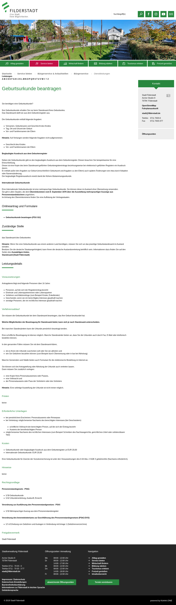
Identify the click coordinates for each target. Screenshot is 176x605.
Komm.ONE (166, 600)
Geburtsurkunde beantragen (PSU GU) (23, 217)
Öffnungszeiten (149, 134)
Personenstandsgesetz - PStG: (16, 489)
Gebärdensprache (10, 590)
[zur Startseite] (20, 17)
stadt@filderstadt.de (151, 113)
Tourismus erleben (135, 64)
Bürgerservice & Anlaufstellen (53, 73)
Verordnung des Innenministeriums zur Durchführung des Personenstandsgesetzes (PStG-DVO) (45, 518)
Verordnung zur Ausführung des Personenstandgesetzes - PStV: (31, 505)
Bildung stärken (105, 64)
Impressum (7, 579)
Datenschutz (19, 579)
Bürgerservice (81, 73)
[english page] (171, 15)
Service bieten (46, 64)
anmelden (42, 17)
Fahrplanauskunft (150, 108)
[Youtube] (163, 15)
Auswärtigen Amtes (20, 252)
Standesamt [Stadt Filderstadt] (15, 255)
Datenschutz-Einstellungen (14, 582)
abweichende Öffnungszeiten (60, 582)
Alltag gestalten (17, 64)
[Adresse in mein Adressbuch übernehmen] (168, 96)
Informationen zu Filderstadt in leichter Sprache (23, 587)
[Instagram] (156, 15)
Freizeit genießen (164, 64)
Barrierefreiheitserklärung (13, 585)
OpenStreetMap (149, 106)
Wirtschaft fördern (76, 64)
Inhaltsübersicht (99, 574)
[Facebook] (148, 15)
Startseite (7, 73)
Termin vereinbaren (103, 582)
